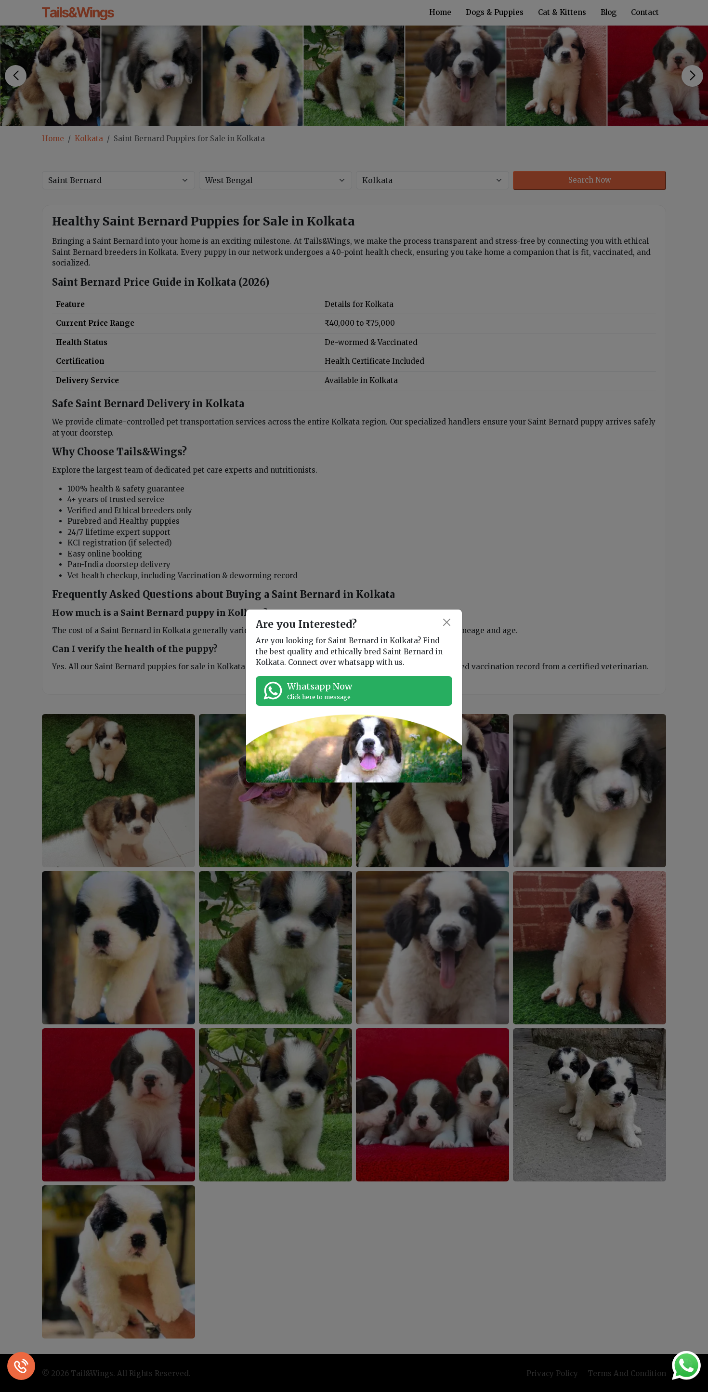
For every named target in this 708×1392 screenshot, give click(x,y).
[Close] (447, 622)
